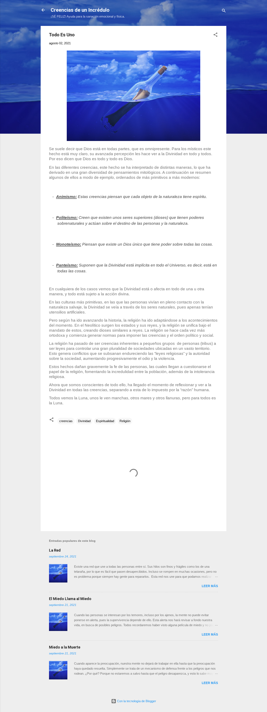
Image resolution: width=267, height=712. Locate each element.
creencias (66, 421)
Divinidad (84, 421)
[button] (215, 35)
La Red (55, 550)
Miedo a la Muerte (64, 647)
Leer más (210, 586)
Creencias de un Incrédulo (80, 10)
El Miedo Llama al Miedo (70, 599)
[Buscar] (223, 11)
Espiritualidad (105, 421)
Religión (125, 421)
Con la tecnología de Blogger (136, 701)
